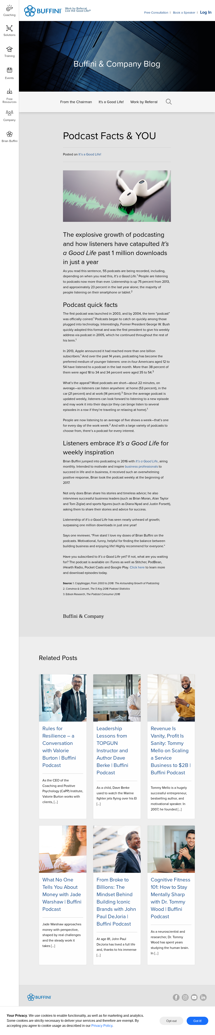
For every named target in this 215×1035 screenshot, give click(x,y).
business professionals (141, 466)
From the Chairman (76, 102)
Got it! (197, 1021)
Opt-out (171, 1021)
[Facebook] (176, 997)
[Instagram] (185, 997)
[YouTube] (194, 997)
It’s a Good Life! (111, 102)
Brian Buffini (9, 141)
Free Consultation (156, 12)
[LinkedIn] (203, 997)
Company (9, 120)
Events (9, 78)
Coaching (9, 15)
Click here (137, 567)
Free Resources (10, 99)
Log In (206, 12)
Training (9, 56)
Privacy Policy (101, 1025)
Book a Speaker (184, 12)
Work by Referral (143, 102)
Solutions (10, 35)
